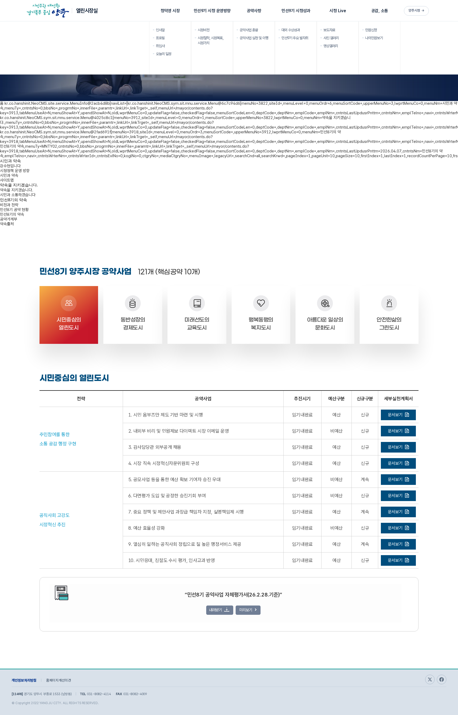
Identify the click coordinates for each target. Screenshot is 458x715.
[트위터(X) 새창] (430, 679)
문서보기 (395, 414)
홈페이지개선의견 (58, 680)
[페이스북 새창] (441, 679)
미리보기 (245, 610)
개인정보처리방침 (24, 680)
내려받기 (215, 610)
